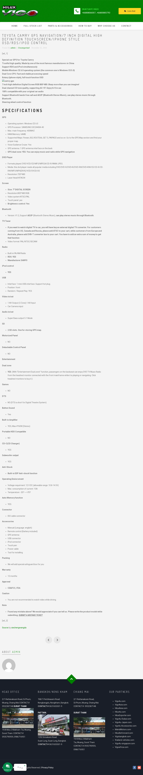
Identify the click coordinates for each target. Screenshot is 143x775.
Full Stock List (33, 26)
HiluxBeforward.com (124, 733)
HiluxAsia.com (121, 708)
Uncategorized (23, 48)
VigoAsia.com (121, 705)
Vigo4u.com (120, 701)
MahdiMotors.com (123, 729)
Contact (126, 26)
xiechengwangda (18, 628)
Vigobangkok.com (123, 736)
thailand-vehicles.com (125, 740)
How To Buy (85, 26)
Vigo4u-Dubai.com (123, 719)
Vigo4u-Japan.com (123, 722)
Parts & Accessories (60, 26)
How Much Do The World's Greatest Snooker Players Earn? (48, 639)
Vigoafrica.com (121, 747)
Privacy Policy (47, 767)
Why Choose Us (106, 26)
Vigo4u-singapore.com (125, 743)
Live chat (131, 11)
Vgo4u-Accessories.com (125, 726)
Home (15, 26)
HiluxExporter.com (123, 715)
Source (5, 628)
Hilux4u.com (120, 712)
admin (16, 651)
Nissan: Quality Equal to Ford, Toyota (57, 639)
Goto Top (72, 679)
